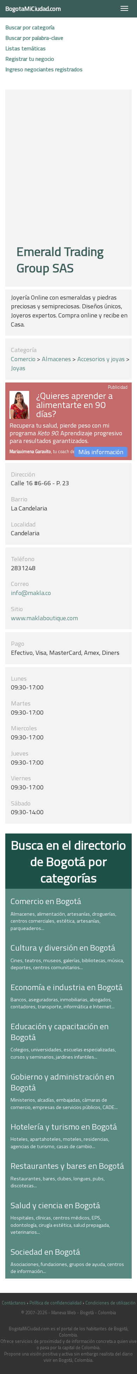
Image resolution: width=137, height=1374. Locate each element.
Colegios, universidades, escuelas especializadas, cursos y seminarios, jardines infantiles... (63, 1053)
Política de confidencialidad (55, 1303)
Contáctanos (14, 1303)
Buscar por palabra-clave (34, 38)
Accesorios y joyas (101, 359)
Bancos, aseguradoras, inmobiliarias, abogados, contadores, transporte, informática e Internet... (63, 1003)
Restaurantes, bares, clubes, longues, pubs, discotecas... (58, 1182)
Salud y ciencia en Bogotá (55, 1205)
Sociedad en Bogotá (45, 1251)
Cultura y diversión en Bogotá (63, 947)
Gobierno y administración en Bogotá (62, 1082)
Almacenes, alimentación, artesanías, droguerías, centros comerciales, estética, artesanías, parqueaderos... (63, 921)
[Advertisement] (68, 168)
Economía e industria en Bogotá (67, 987)
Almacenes (56, 359)
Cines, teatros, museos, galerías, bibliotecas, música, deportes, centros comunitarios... (67, 964)
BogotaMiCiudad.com (33, 8)
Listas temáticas (25, 48)
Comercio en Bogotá (46, 901)
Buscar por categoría (29, 27)
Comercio (23, 359)
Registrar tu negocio (29, 59)
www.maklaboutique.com (44, 618)
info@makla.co (31, 592)
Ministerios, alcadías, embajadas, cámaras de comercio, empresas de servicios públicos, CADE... (64, 1103)
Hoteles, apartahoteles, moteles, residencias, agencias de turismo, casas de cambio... (60, 1142)
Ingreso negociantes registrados (44, 69)
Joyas (18, 368)
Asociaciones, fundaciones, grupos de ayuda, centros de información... (67, 1267)
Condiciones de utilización (110, 1303)
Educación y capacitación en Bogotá (60, 1031)
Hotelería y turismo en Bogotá (64, 1126)
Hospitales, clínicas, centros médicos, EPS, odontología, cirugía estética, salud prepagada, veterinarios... (60, 1225)
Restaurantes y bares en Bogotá (67, 1165)
